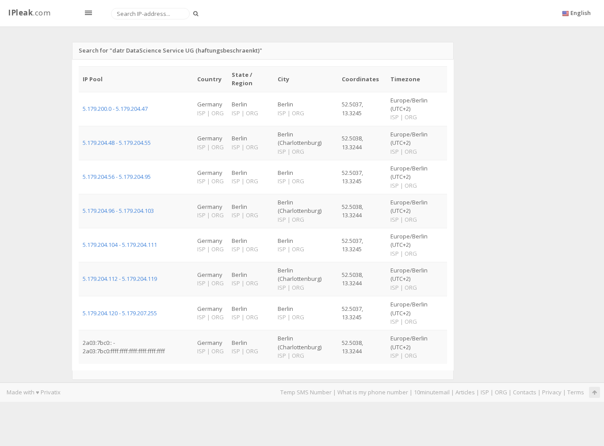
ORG (501, 392)
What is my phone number (372, 392)
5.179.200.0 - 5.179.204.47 (115, 109)
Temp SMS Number (306, 392)
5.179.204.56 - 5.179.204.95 (117, 177)
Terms (575, 392)
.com (29, 13)
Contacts (524, 392)
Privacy (552, 392)
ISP (485, 392)
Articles (465, 392)
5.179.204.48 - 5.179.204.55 (117, 143)
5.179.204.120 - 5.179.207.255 (120, 313)
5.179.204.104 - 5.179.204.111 (120, 245)
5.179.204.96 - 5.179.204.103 (118, 211)
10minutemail (432, 392)
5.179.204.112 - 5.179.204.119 (120, 279)
